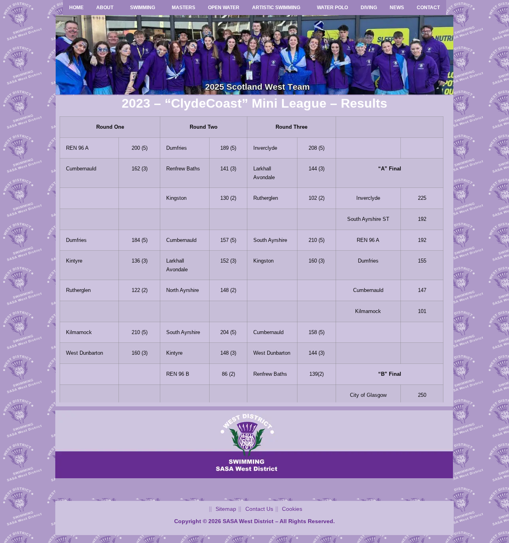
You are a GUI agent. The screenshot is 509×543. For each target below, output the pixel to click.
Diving (369, 7)
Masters (183, 7)
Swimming (142, 7)
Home (76, 7)
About (104, 7)
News (397, 7)
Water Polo (332, 7)
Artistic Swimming (276, 7)
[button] (107, 7)
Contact (428, 7)
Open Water (223, 7)
